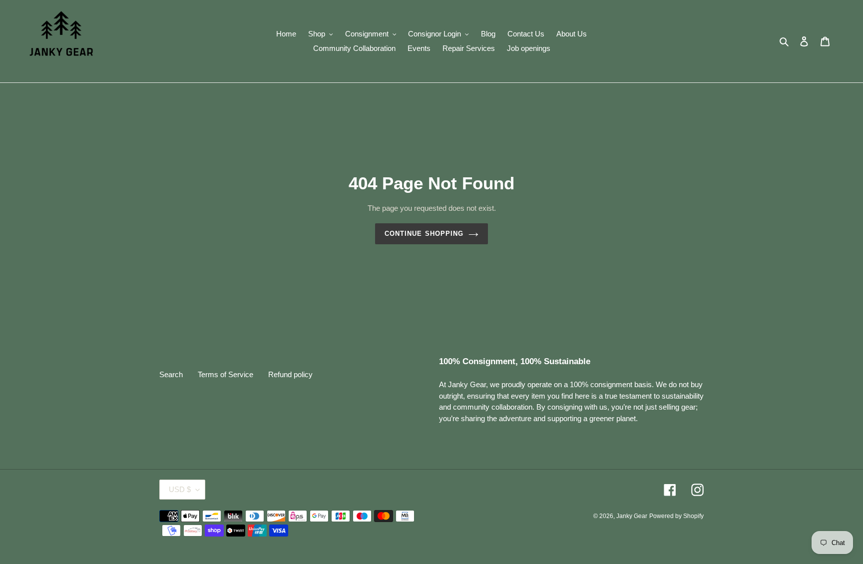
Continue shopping (424, 233)
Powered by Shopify (676, 516)
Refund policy (290, 374)
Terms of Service (225, 374)
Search (171, 374)
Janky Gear (631, 516)
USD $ (180, 489)
